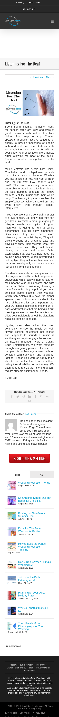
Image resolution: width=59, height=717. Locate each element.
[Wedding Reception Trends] (12, 482)
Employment (26, 664)
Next (48, 77)
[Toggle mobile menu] (52, 21)
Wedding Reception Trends (34, 482)
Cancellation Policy (16, 667)
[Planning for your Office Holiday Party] (12, 592)
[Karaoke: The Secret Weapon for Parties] (12, 528)
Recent (17, 474)
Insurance (41, 664)
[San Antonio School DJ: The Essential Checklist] (12, 498)
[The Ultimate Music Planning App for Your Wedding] (12, 623)
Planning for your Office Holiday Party (31, 594)
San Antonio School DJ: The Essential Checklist (34, 499)
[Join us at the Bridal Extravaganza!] (12, 577)
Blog (31, 667)
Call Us (19, 2)
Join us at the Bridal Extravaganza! (29, 579)
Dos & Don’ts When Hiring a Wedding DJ (34, 563)
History (13, 664)
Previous (38, 77)
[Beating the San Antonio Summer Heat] (12, 513)
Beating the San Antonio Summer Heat (32, 514)
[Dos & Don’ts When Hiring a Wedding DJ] (12, 562)
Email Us (33, 2)
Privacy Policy (43, 667)
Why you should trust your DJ (33, 609)
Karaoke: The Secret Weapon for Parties (30, 530)
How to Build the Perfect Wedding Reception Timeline (32, 546)
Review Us (29, 670)
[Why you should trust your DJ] (12, 608)
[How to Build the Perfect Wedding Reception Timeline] (12, 544)
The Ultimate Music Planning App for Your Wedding (31, 626)
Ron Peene (30, 414)
